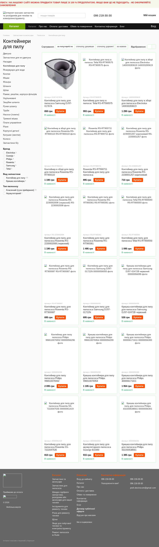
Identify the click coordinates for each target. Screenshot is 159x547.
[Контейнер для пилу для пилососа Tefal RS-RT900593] (137, 211)
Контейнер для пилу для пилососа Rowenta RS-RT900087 (57, 309)
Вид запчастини (11, 174)
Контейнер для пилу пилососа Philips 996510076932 (55, 378)
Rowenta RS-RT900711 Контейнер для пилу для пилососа (96, 172)
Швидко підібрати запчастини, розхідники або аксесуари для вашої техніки (62, 497)
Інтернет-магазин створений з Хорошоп (18, 541)
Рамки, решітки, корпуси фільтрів (20, 94)
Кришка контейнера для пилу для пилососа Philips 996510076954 (98, 378)
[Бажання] (131, 15)
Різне (5, 126)
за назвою (121, 46)
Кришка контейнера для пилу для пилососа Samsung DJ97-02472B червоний (137, 309)
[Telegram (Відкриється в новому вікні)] (135, 26)
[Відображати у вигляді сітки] (150, 47)
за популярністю (65, 46)
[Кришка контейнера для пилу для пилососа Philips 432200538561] (137, 417)
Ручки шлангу (10, 106)
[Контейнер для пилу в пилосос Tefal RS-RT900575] (99, 74)
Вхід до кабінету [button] (84, 479)
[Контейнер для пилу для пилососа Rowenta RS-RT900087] (60, 280)
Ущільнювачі (9, 98)
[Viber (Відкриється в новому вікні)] (138, 26)
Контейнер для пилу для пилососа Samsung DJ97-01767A (58, 103)
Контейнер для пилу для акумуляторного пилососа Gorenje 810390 (97, 447)
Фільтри (7, 82)
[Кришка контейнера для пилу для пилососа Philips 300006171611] (137, 349)
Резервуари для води (14, 70)
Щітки (6, 90)
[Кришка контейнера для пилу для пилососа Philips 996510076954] (99, 349)
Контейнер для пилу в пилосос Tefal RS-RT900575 (97, 102)
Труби (6, 110)
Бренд (6, 149)
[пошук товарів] (83, 15)
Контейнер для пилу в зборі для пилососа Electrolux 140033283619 (136, 103)
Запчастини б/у (10, 143)
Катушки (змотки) (11, 135)
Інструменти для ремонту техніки (60, 507)
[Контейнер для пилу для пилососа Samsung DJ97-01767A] (60, 74)
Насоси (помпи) (11, 114)
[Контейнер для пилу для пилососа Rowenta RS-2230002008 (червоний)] (60, 211)
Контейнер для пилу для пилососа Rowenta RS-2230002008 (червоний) (57, 241)
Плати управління (12, 122)
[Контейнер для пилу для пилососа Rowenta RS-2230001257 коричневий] (137, 142)
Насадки (7, 61)
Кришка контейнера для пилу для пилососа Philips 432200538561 (137, 447)
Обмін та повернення (81, 26)
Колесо (6, 139)
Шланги (7, 86)
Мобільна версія (13, 507)
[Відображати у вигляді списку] (154, 47)
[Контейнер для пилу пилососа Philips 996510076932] (60, 349)
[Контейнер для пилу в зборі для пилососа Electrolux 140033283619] (137, 74)
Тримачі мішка (10, 118)
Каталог (32, 26)
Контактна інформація (106, 26)
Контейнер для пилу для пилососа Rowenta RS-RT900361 (96, 241)
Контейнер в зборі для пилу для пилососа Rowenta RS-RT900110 (59, 172)
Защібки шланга (11, 102)
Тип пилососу (10, 186)
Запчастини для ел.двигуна (17, 57)
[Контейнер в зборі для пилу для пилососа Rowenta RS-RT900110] (60, 142)
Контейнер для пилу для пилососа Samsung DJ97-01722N (96, 309)
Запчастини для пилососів (59, 486)
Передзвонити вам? (110, 483)
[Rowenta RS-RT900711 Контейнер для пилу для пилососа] (99, 142)
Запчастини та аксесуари (59, 480)
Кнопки (6, 74)
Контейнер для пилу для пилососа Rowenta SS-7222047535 (57, 447)
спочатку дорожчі (105, 46)
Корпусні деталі (11, 131)
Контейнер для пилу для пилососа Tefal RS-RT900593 (137, 239)
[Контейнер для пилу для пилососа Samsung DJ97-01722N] (99, 280)
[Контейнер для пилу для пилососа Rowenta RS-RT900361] (99, 211)
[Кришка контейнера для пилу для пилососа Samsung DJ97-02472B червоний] (137, 280)
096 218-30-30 (103, 15)
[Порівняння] (123, 15)
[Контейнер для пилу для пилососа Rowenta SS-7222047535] (60, 417)
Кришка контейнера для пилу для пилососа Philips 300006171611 (137, 378)
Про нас (43, 26)
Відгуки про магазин (86, 515)
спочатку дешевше (85, 46)
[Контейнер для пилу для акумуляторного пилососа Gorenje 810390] (99, 417)
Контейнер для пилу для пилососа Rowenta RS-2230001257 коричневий (135, 172)
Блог (122, 26)
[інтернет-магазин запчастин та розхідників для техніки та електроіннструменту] (12, 480)
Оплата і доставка (59, 26)
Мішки (6, 78)
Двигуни (7, 53)
